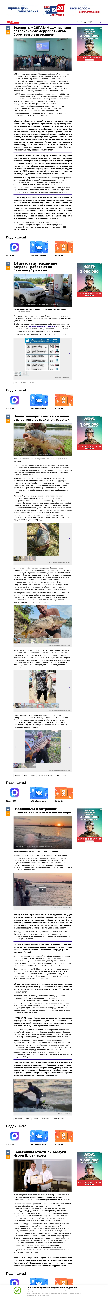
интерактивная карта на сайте (42, 326)
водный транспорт (59, 1118)
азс (16, 383)
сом (58, 775)
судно (36, 1118)
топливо (23, 383)
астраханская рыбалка (45, 775)
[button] (70, 354)
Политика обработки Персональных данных (51, 1287)
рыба (25, 775)
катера (28, 1118)
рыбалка (17, 775)
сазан (64, 775)
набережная (18, 1118)
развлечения (45, 1118)
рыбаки (33, 775)
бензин (32, 383)
